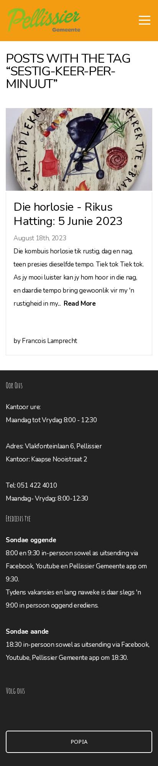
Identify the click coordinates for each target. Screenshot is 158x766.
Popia (79, 741)
